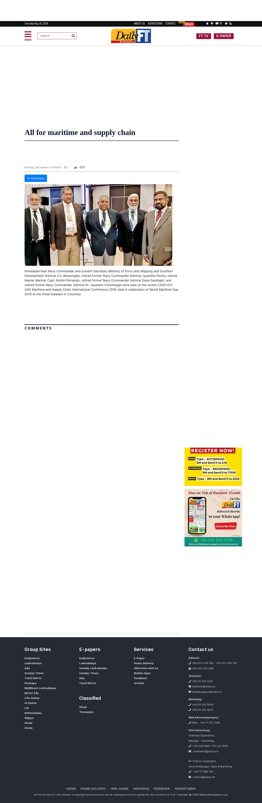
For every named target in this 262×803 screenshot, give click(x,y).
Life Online (32, 698)
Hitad (83, 707)
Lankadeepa (33, 663)
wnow (29, 728)
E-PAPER (223, 36)
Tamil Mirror (33, 678)
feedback (140, 678)
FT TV (203, 36)
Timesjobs (86, 712)
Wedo (28, 723)
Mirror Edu (32, 693)
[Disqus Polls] (101, 380)
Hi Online (31, 703)
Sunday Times (34, 673)
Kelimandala (33, 713)
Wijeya (29, 718)
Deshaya (30, 683)
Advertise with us (146, 668)
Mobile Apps (142, 673)
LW (27, 708)
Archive (139, 683)
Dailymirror (32, 658)
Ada (27, 668)
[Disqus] (102, 480)
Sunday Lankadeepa (93, 668)
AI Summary (35, 178)
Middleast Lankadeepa (40, 688)
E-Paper (139, 658)
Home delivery (144, 663)
